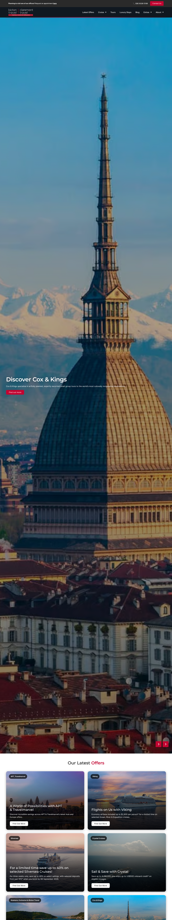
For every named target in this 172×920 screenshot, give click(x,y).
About (158, 12)
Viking (95, 776)
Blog (137, 12)
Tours (113, 12)
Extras (146, 12)
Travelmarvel (20, 776)
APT (12, 776)
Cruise (101, 12)
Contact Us (156, 3)
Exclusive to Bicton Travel (29, 900)
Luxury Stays (125, 12)
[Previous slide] (158, 744)
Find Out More (19, 823)
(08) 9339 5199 (141, 3)
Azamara (14, 900)
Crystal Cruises (98, 838)
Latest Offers (88, 12)
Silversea (14, 838)
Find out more (15, 392)
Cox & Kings (97, 900)
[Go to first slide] (165, 744)
